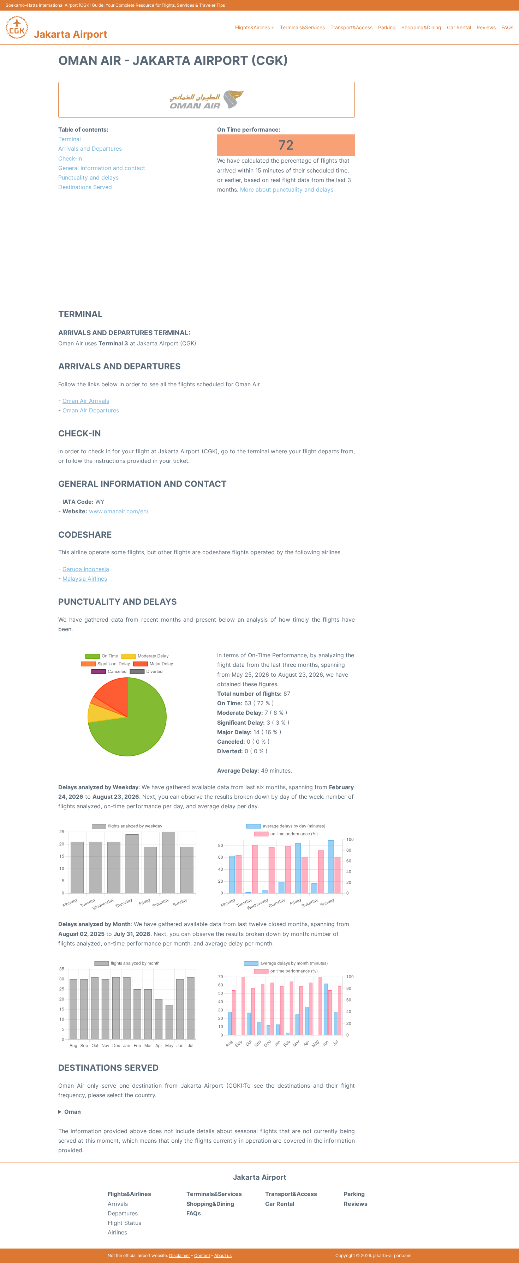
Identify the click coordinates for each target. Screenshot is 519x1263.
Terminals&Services (302, 27)
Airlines (117, 1232)
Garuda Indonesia (85, 569)
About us (223, 1255)
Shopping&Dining (421, 27)
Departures (123, 1213)
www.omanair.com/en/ (119, 511)
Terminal (69, 139)
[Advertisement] (206, 250)
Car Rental (459, 27)
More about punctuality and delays (286, 189)
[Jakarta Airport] (17, 27)
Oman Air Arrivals (85, 400)
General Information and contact (101, 167)
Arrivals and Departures (90, 148)
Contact (202, 1255)
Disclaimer (179, 1255)
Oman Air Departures (90, 410)
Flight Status (124, 1222)
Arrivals (118, 1203)
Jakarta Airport (70, 34)
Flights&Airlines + (254, 27)
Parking (387, 27)
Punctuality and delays (88, 177)
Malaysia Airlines (84, 578)
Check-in (70, 158)
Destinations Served (85, 187)
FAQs (507, 27)
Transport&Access (351, 27)
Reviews (486, 27)
